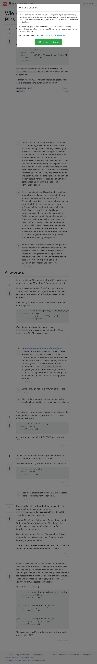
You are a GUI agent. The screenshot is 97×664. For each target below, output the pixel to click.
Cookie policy (45, 36)
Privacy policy (59, 36)
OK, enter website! (48, 42)
